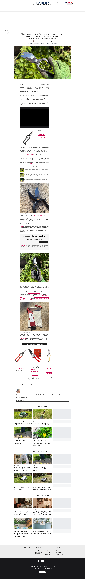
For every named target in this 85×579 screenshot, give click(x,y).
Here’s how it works (54, 43)
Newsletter (47, 84)
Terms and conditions (34, 566)
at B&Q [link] (34, 373)
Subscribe (68, 4)
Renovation (39, 6)
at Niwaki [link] (48, 368)
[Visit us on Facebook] (65, 2)
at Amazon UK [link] (20, 368)
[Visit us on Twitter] (66, 2)
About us (27, 564)
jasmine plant (30, 154)
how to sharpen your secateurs (34, 293)
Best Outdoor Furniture (49, 552)
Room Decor (19, 6)
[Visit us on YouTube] (72, 2)
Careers (53, 566)
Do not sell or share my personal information (42, 568)
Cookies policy (48, 566)
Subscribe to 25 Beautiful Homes (60, 554)
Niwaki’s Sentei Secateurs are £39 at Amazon (29, 94)
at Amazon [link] (41, 134)
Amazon (21, 226)
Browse (66, 6)
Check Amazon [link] (49, 373)
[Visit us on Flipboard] (71, 2)
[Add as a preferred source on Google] (42, 572)
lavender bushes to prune (39, 215)
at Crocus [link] (49, 371)
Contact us (43, 564)
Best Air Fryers (47, 554)
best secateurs (36, 96)
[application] (34, 117)
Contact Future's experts (35, 564)
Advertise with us (49, 564)
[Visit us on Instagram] (68, 2)
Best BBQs (47, 550)
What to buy (53, 6)
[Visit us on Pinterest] (69, 2)
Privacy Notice (23, 245)
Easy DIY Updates (38, 550)
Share (22, 84)
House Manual (46, 6)
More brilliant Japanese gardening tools (9, 33)
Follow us (42, 84)
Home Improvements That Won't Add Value (39, 553)
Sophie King (38, 41)
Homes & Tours (32, 6)
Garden (25, 6)
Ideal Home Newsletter (60, 550)
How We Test (56, 564)
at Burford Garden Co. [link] (43, 138)
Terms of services (32, 244)
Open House (60, 6)
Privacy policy (42, 566)
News (51, 41)
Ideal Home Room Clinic (60, 552)
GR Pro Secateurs (33, 163)
